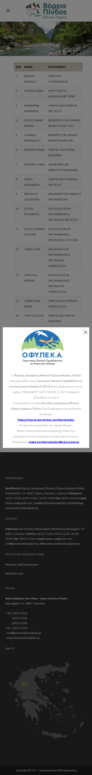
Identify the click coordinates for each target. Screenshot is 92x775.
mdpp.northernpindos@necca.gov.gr (54, 441)
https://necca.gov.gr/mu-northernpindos (46, 419)
